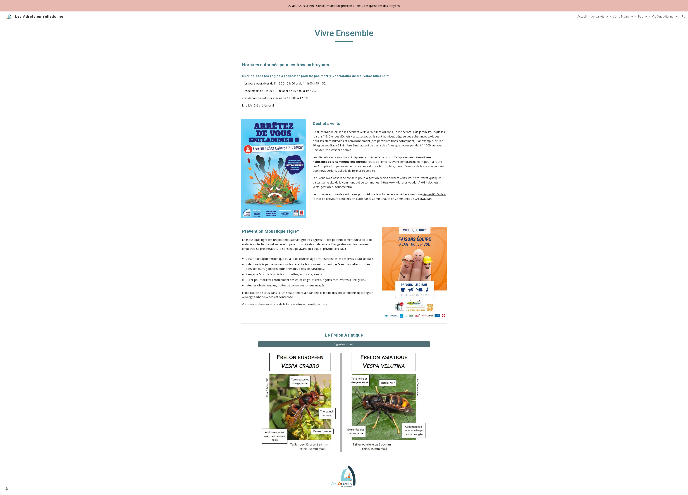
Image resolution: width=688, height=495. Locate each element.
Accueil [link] (582, 16)
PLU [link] (641, 16)
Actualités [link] (597, 16)
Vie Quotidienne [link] (662, 16)
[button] (683, 16)
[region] (344, 5)
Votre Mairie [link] (621, 16)
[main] (344, 34)
